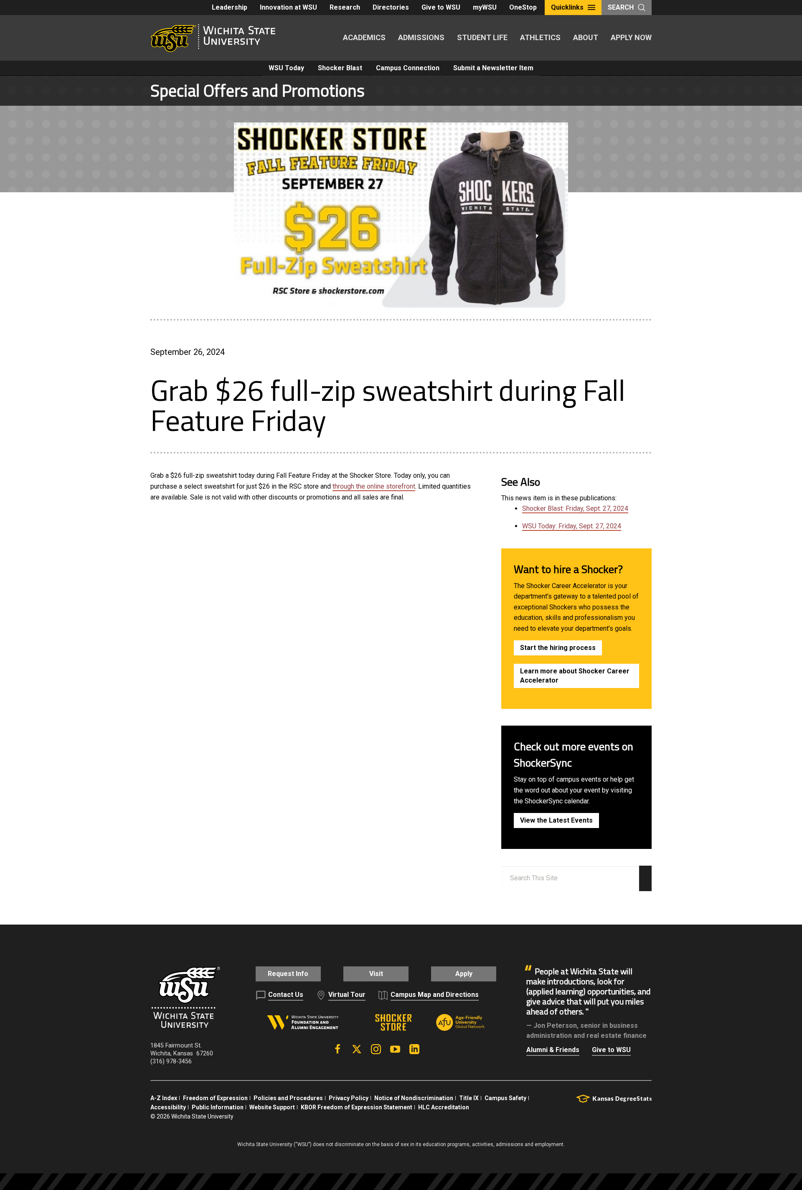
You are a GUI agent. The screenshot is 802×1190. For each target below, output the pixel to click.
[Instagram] (376, 1049)
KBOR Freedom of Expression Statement (356, 1107)
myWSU (485, 7)
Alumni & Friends (552, 1050)
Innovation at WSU (288, 7)
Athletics (540, 37)
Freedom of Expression (215, 1098)
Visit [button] (376, 974)
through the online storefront (373, 486)
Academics (364, 37)
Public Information (218, 1107)
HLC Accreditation (443, 1107)
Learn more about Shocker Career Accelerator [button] (574, 675)
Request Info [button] (288, 974)
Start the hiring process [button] (558, 648)
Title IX (469, 1098)
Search (621, 7)
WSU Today (286, 68)
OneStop (523, 7)
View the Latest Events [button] (556, 820)
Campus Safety (505, 1098)
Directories (391, 7)
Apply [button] (463, 974)
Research (345, 7)
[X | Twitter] (357, 1049)
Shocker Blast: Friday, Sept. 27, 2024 (575, 508)
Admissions (421, 37)
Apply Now (631, 37)
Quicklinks (567, 7)
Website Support (272, 1107)
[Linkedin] (414, 1049)
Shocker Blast (340, 68)
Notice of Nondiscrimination (413, 1098)
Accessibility (168, 1107)
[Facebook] (337, 1049)
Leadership (229, 7)
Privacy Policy (348, 1098)
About (585, 37)
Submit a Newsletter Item (493, 68)
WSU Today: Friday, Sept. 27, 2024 (571, 526)
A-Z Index (163, 1098)
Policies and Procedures (288, 1098)
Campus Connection (407, 68)
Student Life (482, 37)
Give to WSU (440, 7)
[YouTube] (395, 1049)
